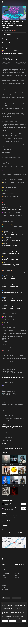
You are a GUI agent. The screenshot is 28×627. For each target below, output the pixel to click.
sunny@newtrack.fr (7, 426)
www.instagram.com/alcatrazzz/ (10, 232)
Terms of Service (9, 623)
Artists (3, 575)
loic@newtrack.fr (17, 426)
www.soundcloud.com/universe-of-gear (12, 300)
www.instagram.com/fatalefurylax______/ (13, 306)
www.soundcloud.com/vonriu (9, 278)
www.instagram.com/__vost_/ (9, 284)
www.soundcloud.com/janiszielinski (11, 253)
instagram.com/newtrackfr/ (12, 50)
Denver (17, 575)
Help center (5, 585)
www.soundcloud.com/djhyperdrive (11, 240)
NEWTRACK (6, 27)
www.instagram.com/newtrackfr (11, 445)
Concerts (4, 577)
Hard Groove (6, 520)
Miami (16, 571)
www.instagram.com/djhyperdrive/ (10, 239)
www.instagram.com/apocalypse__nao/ (12, 292)
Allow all (5, 620)
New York (17, 567)
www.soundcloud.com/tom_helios (10, 259)
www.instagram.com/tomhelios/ (10, 258)
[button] (23, 504)
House (4, 516)
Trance (18, 516)
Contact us (4, 587)
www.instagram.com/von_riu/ (9, 277)
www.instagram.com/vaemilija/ (9, 245)
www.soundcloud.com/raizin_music (11, 266)
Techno (11, 516)
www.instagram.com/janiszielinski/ (10, 251)
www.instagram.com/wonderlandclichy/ (13, 398)
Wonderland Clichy (8, 529)
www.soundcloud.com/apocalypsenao (11, 294)
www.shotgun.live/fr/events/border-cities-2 (13, 59)
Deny (24, 620)
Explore (21, 2)
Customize (12, 620)
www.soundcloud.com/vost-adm (10, 286)
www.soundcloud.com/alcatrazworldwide (12, 234)
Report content (6, 589)
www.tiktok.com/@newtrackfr (14, 448)
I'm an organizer (6, 567)
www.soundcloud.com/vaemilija (10, 247)
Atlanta (17, 573)
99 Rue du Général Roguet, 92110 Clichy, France (14, 533)
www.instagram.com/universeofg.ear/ (11, 299)
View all (17, 577)
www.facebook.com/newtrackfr (12, 446)
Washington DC (19, 569)
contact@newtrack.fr (7, 428)
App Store (6, 597)
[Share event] (25, 2)
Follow (24, 504)
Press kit (4, 571)
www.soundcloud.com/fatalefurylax (11, 308)
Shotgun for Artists (6, 569)
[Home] (6, 2)
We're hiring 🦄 (5, 573)
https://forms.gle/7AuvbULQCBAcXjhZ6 (11, 209)
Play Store (17, 597)
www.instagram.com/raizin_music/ (10, 264)
